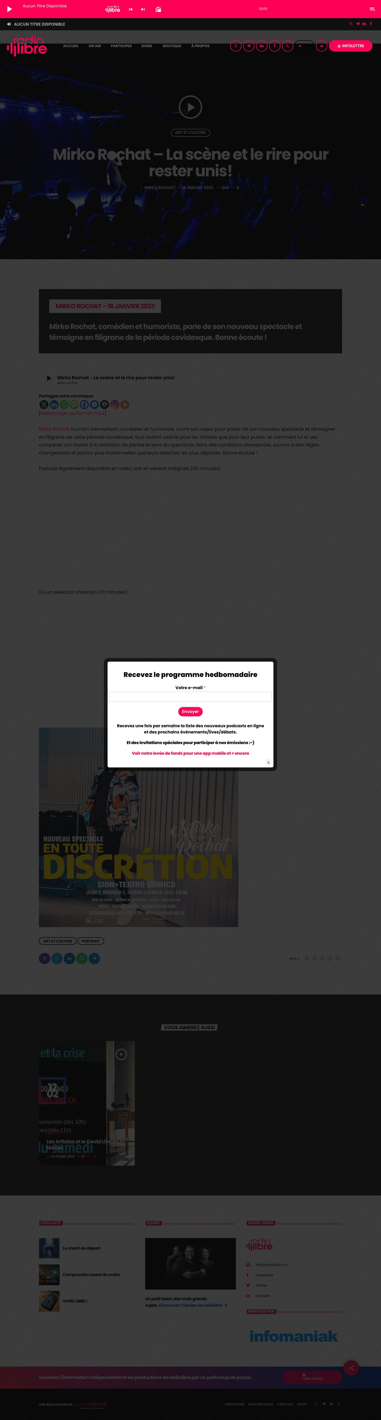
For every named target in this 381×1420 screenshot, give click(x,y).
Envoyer (190, 712)
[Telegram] (358, 24)
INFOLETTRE (350, 46)
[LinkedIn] (364, 24)
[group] (190, 729)
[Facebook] (371, 24)
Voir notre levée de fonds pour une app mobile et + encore (190, 753)
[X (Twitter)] (351, 24)
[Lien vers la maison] (27, 46)
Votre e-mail (190, 688)
